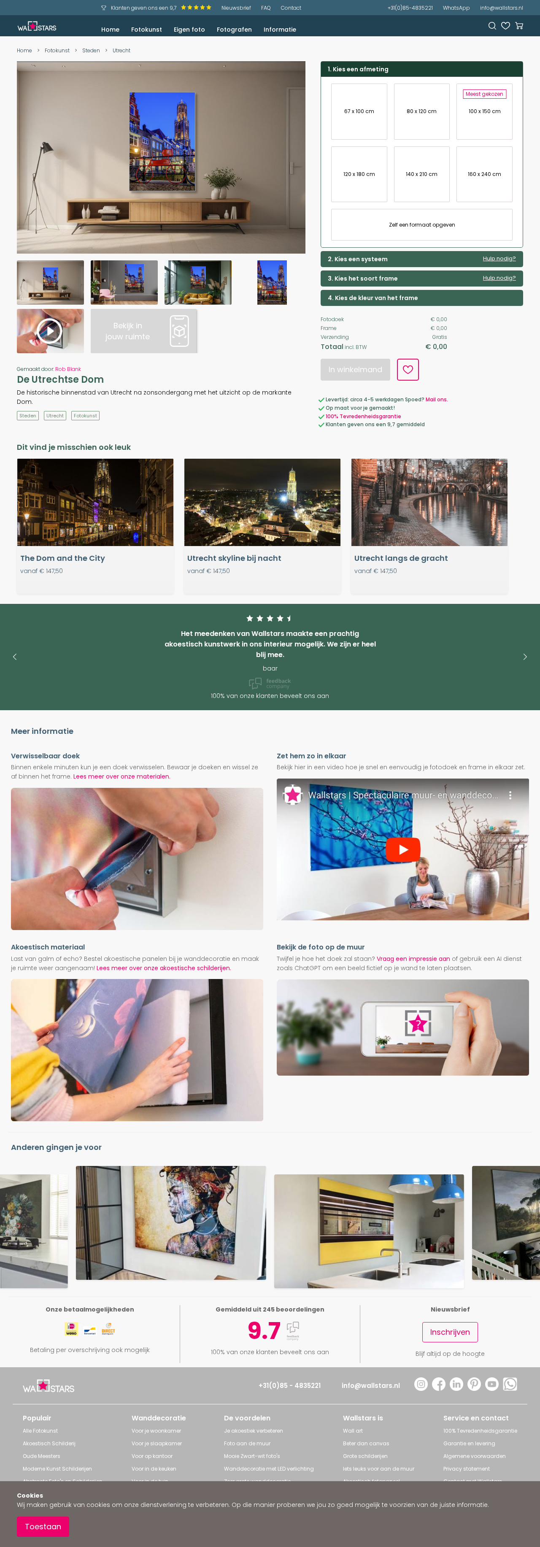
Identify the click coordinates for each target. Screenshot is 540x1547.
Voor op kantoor (152, 1456)
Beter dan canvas (366, 1443)
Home (110, 29)
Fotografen (234, 29)
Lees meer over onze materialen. (121, 776)
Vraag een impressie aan (413, 959)
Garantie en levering (469, 1443)
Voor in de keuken (154, 1468)
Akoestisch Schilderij (49, 1443)
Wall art (353, 1430)
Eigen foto (189, 29)
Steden (91, 50)
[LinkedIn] (456, 1388)
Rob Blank (68, 369)
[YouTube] (492, 1388)
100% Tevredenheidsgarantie (363, 416)
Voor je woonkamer (156, 1430)
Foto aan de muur (247, 1443)
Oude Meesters (41, 1456)
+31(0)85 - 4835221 (290, 1385)
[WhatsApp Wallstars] (510, 1388)
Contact (291, 7)
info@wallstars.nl (501, 7)
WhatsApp (456, 7)
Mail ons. (437, 399)
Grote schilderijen (365, 1456)
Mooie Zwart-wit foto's (252, 1456)
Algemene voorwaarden (474, 1456)
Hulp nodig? (499, 258)
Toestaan (43, 1526)
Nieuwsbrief (236, 7)
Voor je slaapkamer (157, 1443)
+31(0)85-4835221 (410, 7)
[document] (270, 1514)
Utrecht (121, 50)
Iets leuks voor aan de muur (378, 1468)
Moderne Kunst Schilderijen (57, 1468)
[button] (14, 657)
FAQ (266, 7)
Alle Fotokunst (40, 1430)
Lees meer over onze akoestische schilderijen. (164, 968)
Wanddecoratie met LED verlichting (269, 1468)
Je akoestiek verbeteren (253, 1430)
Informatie (280, 29)
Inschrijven (450, 1332)
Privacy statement (466, 1468)
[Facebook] (439, 1388)
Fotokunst (146, 29)
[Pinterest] (474, 1388)
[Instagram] (421, 1388)
